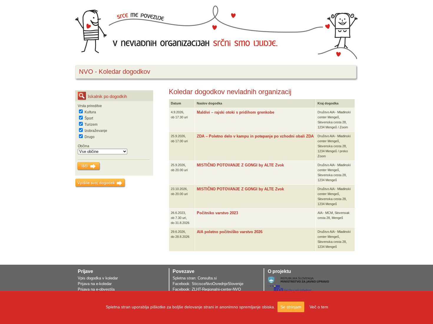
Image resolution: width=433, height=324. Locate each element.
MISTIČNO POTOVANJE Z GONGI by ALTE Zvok (240, 165)
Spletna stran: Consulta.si (195, 278)
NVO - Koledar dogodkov (114, 71)
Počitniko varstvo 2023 (217, 213)
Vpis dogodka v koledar (98, 278)
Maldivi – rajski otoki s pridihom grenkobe (235, 112)
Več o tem (319, 307)
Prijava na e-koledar (95, 284)
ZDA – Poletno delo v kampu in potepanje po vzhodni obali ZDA (255, 136)
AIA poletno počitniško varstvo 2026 (229, 232)
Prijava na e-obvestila (96, 289)
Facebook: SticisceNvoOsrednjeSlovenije (208, 284)
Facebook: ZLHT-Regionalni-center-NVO (207, 289)
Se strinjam (290, 307)
